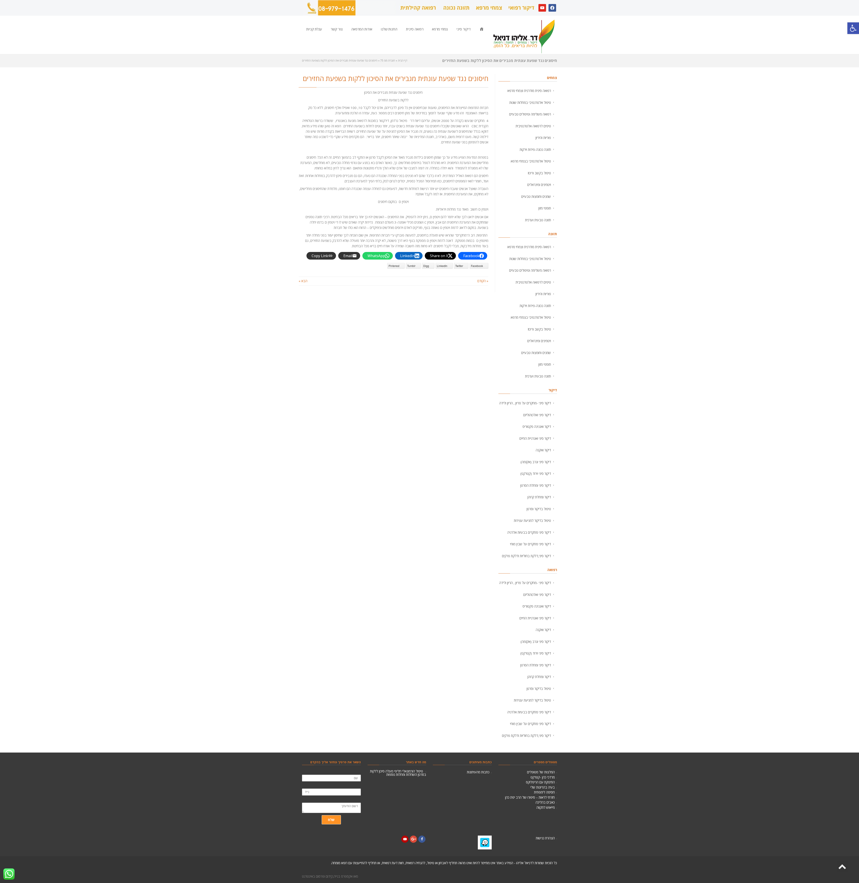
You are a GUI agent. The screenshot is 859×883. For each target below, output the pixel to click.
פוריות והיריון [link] (543, 137)
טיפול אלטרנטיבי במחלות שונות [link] (530, 102)
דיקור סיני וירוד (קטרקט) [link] (535, 473)
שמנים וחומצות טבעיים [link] (536, 196)
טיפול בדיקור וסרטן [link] (539, 509)
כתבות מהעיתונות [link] (478, 772)
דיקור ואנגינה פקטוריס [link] (537, 426)
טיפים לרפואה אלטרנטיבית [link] (533, 126)
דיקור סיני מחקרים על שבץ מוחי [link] (530, 544)
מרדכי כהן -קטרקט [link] (543, 777)
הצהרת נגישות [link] (545, 838)
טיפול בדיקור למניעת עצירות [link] (532, 520)
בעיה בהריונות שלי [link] (542, 787)
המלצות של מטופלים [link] (541, 772)
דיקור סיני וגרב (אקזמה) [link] (536, 462)
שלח (331, 819)
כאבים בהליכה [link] (545, 802)
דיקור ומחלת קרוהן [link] (539, 497)
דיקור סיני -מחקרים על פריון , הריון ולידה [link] (525, 403)
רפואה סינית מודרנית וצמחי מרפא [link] (529, 90)
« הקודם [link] (482, 281)
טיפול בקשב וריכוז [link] (539, 173)
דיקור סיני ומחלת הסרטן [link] (535, 485)
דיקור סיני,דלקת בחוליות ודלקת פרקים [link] (526, 556)
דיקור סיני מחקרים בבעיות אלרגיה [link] (529, 532)
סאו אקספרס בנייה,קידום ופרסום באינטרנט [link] (330, 876)
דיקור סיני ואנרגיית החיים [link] (535, 438)
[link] (853, 28)
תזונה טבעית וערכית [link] (538, 220)
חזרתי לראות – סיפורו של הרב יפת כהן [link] (530, 797)
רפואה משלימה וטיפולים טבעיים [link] (530, 114)
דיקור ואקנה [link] (543, 450)
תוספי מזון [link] (544, 208)
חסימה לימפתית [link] (544, 792)
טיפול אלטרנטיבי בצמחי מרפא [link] (531, 161)
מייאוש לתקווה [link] (545, 807)
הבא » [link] (303, 281)
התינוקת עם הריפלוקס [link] (540, 782)
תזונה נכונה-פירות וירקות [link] (535, 149)
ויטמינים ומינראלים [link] (539, 184)
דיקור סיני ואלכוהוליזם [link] (537, 415)
